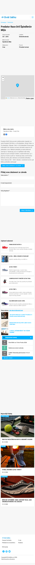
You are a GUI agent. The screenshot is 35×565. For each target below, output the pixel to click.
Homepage (3, 22)
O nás (19, 540)
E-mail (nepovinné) (6, 183)
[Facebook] (3, 551)
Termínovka (10, 22)
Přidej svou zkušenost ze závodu (11, 165)
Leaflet (8, 98)
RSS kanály (5, 547)
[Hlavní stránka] (8, 17)
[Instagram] (6, 551)
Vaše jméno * (5, 175)
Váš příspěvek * (5, 190)
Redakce (20, 542)
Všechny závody (8, 358)
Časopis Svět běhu (6, 540)
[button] (18, 85)
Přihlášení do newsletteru (8, 542)
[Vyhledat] (28, 17)
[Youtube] (9, 551)
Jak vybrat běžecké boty (16, 310)
